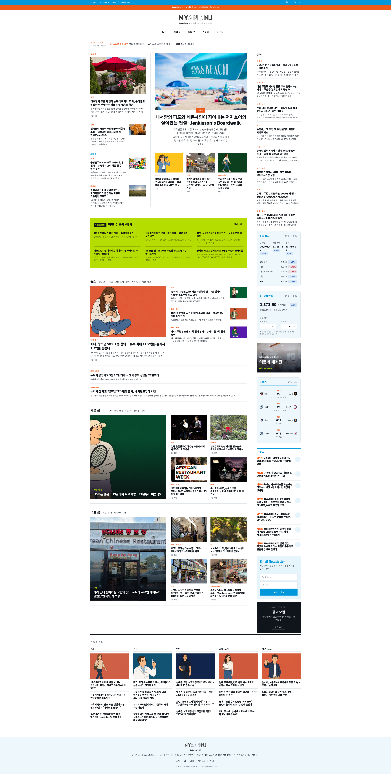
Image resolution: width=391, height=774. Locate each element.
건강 (135, 648)
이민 (111, 281)
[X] (295, 2)
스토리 (205, 32)
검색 (192, 760)
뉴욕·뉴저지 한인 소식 (160, 44)
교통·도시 (119, 281)
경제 (128, 281)
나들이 (136, 410)
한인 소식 (103, 281)
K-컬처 (128, 410)
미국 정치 (136, 281)
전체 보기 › (238, 224)
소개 (178, 760)
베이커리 (118, 512)
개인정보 (201, 760)
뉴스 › (259, 54)
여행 (143, 410)
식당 (104, 512)
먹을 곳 (191, 32)
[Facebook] (291, 2)
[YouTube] (299, 2)
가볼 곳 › (94, 154)
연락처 (212, 760)
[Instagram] (287, 2)
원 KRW (283, 321)
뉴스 (164, 32)
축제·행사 (118, 410)
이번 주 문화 (185, 44)
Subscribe (279, 592)
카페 (110, 512)
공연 (110, 410)
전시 (104, 410)
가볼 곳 (177, 32)
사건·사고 (146, 281)
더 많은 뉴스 (96, 641)
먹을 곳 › (94, 54)
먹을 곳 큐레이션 (127, 44)
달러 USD (263, 321)
